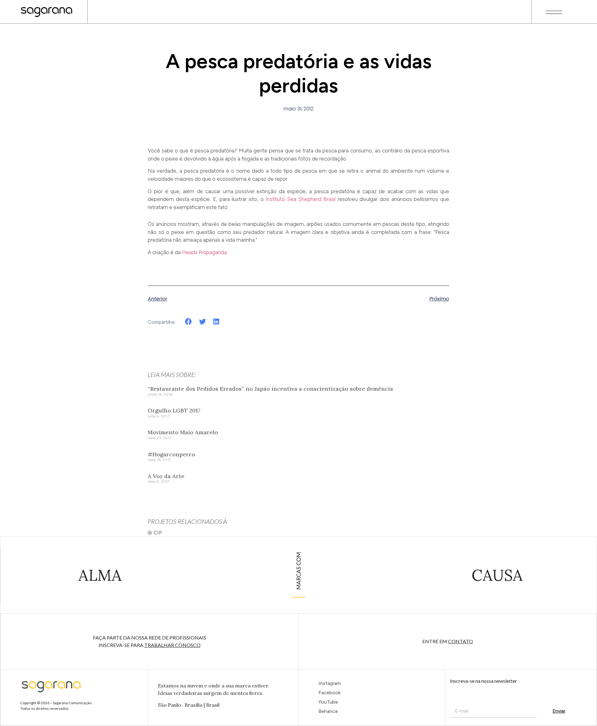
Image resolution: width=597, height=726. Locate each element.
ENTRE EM (447, 641)
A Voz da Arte (166, 476)
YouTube (328, 702)
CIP (158, 533)
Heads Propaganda (204, 252)
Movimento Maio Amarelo (183, 432)
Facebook (329, 693)
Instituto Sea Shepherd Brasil (301, 199)
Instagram (329, 683)
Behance (328, 711)
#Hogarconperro (171, 454)
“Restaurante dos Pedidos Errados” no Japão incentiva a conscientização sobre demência (270, 388)
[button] (188, 321)
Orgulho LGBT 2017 (174, 410)
